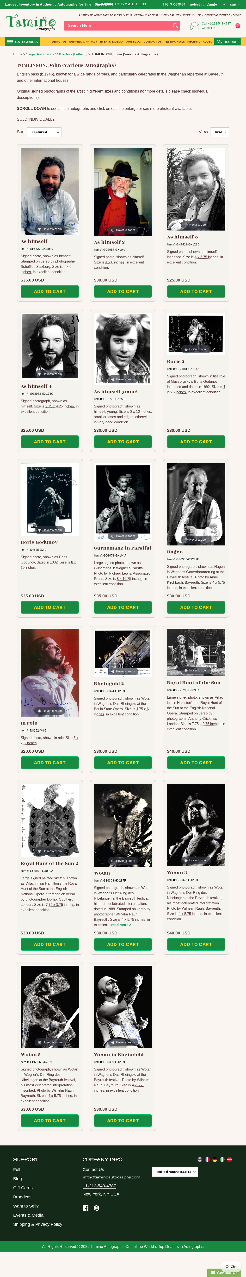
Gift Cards (23, 1187)
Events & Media (28, 1215)
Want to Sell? (26, 1206)
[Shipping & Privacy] (200, 1160)
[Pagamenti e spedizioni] (223, 1160)
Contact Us (209, 28)
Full (16, 1169)
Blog (17, 1178)
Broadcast (23, 1197)
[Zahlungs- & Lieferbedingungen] (215, 1160)
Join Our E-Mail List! (123, 4)
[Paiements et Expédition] (208, 1160)
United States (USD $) (174, 1171)
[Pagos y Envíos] (230, 1160)
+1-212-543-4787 (219, 23)
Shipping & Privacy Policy (37, 1224)
